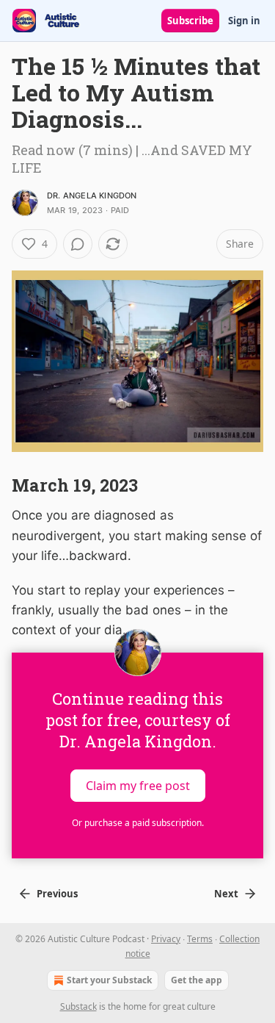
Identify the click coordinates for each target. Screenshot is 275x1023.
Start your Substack (109, 980)
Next (226, 893)
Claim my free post (138, 785)
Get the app (196, 980)
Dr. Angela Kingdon (92, 195)
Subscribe (190, 20)
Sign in (244, 20)
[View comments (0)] (77, 244)
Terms (200, 939)
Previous (57, 893)
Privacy (165, 939)
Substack (78, 1006)
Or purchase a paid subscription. (138, 822)
